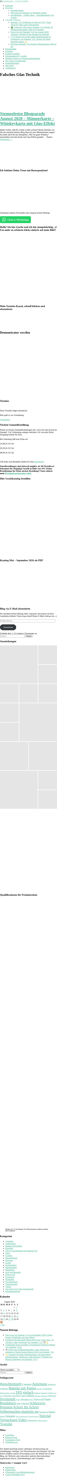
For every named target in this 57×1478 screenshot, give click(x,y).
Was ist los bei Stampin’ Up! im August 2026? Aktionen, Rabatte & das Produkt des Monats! (30, 33)
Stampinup (43, 1412)
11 (4, 1313)
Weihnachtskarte (42, 1420)
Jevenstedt (7, 1399)
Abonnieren (8, 627)
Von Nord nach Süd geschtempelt (19, 1289)
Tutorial (45, 1416)
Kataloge (9, 51)
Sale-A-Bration (22, 1403)
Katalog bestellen (12, 54)
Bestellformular (17, 10)
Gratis (23, 1396)
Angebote (9, 1241)
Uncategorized (11, 1282)
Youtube (6, 1424)
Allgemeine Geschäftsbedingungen (20, 1472)
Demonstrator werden (7, 1393)
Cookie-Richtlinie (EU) (15, 1474)
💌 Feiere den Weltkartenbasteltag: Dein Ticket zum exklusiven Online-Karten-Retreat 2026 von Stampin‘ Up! (29, 1351)
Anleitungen (10, 68)
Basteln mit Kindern (13, 1246)
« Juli (2, 1325)
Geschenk (16, 1396)
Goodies (8, 1255)
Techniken (9, 1279)
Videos (8, 1287)
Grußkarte (30, 1396)
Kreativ (18, 1399)
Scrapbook (9, 1277)
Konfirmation (11, 1265)
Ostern (32, 1399)
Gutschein (38, 1396)
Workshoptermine (12, 1291)
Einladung (37, 1393)
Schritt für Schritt (26, 1407)
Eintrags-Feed (11, 1437)
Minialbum (9, 1270)
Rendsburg (8, 1403)
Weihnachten (32, 1420)
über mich (9, 66)
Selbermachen (10, 1411)
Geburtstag (7, 1396)
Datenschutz (10, 1470)
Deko (7, 1253)
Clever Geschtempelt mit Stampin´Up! (21, 1251)
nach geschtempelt (13, 1272)
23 (17, 1316)
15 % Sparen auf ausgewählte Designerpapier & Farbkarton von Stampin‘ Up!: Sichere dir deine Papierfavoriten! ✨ (31, 39)
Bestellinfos (39, 462)
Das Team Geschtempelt (15, 61)
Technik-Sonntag (33, 1416)
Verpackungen (11, 1284)
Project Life (10, 1275)
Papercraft (39, 1399)
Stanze (52, 1411)
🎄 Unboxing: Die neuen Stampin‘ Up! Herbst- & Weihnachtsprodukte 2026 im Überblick (32, 28)
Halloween (44, 1396)
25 (4, 1319)
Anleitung (39, 1384)
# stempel (27, 1384)
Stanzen (2, 1416)
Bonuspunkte (10, 49)
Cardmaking (47, 1389)
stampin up (30, 1411)
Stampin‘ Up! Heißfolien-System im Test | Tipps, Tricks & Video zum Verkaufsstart (31, 23)
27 (9, 1319)
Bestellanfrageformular (15, 473)
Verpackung (8, 1420)
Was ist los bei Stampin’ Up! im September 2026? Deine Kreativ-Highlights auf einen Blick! (28, 1336)
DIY (19, 1392)
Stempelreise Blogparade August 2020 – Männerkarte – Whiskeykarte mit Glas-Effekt (27, 118)
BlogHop (9, 1248)
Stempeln (10, 1416)
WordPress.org (11, 1442)
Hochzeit (9, 1260)
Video (22, 1420)
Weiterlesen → (6, 139)
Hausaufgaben (11, 1258)
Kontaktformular (12, 63)
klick (29, 473)
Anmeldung (5, 420)
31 (1, 1322)
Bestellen (39, 1389)
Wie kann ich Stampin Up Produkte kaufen (29, 13)
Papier (47, 1399)
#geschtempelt (10, 1384)
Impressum (9, 1467)
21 (12, 1316)
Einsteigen (44, 1393)
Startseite (9, 6)
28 (12, 1319)
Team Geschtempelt (21, 1416)
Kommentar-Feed (12, 1440)
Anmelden (9, 1435)
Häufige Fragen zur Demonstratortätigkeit (22, 58)
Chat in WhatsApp (18, 220)
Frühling (50, 1393)
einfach (28, 1392)
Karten (8, 1263)
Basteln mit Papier (22, 1388)
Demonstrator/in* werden (16, 56)
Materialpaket (11, 1267)
